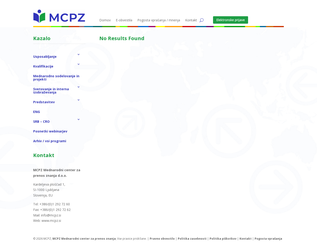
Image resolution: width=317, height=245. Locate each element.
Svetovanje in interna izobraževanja (51, 90)
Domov (105, 20)
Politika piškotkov (223, 239)
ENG (36, 112)
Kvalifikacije (43, 66)
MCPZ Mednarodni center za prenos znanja (84, 239)
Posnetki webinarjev (50, 131)
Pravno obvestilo (162, 239)
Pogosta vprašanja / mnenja (158, 20)
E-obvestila (124, 20)
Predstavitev (44, 102)
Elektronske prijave (230, 20)
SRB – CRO (41, 121)
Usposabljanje (45, 56)
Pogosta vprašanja (268, 239)
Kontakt (191, 20)
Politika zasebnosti (192, 239)
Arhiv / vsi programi (49, 141)
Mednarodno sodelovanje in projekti (56, 77)
